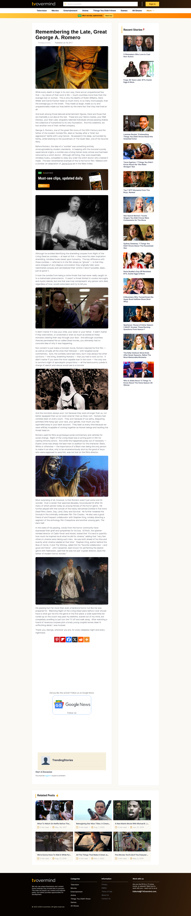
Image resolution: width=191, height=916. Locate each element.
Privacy (104, 884)
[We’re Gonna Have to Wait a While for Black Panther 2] (54, 841)
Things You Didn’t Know (104, 10)
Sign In (152, 4)
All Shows (137, 10)
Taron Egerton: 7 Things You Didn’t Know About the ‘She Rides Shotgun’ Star (138, 164)
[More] (87, 639)
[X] (75, 639)
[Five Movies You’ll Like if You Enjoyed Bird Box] (132, 841)
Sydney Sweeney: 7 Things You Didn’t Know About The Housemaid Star (138, 245)
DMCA (104, 888)
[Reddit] (81, 639)
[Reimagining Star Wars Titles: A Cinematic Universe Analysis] (93, 810)
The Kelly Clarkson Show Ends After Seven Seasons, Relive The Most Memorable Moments (137, 355)
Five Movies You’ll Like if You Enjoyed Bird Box (134, 855)
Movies (55, 10)
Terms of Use (107, 892)
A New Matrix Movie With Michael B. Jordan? (134, 823)
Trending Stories (44, 43)
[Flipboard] (63, 639)
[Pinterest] (57, 639)
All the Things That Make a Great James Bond (96, 855)
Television (42, 10)
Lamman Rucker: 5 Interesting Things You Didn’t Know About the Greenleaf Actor (138, 136)
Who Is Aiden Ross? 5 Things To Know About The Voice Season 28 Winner (137, 382)
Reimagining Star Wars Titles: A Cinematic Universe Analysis (101, 823)
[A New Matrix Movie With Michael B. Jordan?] (132, 810)
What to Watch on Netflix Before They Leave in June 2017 (62, 823)
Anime (85, 10)
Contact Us (106, 899)
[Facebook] (69, 639)
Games (124, 10)
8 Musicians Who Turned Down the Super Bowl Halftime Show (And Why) (138, 299)
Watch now (108, 15)
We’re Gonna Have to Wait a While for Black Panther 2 (60, 855)
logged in (48, 776)
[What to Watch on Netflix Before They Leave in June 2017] (54, 810)
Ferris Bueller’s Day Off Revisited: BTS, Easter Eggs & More (137, 272)
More (149, 10)
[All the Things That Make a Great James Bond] (93, 841)
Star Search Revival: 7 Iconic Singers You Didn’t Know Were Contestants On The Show (136, 218)
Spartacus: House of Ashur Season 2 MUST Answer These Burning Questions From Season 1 (138, 327)
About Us (105, 895)
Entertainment (70, 10)
